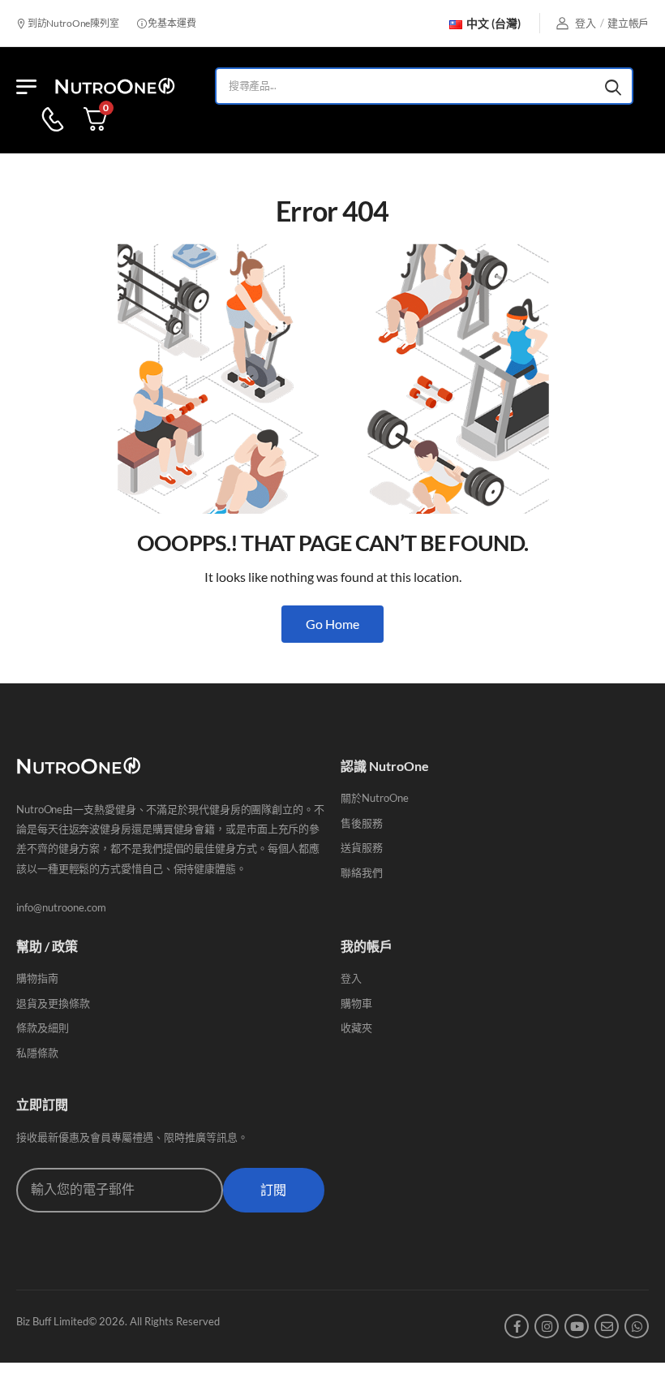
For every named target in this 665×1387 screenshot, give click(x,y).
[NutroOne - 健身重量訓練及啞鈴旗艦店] (115, 86)
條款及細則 (42, 1027)
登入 (351, 977)
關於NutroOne (375, 797)
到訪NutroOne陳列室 (72, 23)
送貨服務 (362, 847)
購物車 (356, 1003)
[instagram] (546, 1326)
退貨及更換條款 (53, 1003)
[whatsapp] (636, 1326)
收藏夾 (356, 1027)
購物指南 (37, 977)
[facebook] (516, 1326)
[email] (606, 1326)
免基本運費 (170, 23)
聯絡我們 (362, 872)
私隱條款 (37, 1052)
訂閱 (273, 1190)
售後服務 (362, 822)
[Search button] (613, 86)
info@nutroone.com (61, 907)
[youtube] (576, 1326)
